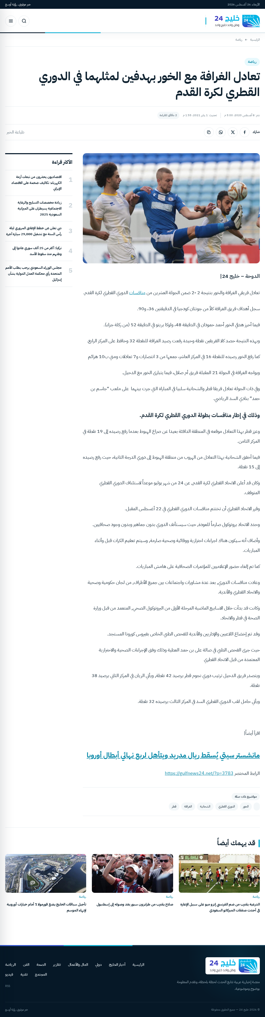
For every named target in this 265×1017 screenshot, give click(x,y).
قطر (174, 806)
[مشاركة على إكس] (233, 132)
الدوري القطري (226, 806)
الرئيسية (255, 39)
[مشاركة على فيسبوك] (244, 132)
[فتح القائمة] (10, 21)
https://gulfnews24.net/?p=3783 (199, 773)
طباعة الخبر (15, 132)
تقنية (24, 974)
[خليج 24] (232, 21)
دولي (98, 964)
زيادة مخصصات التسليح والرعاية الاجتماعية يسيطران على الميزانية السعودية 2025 (40, 208)
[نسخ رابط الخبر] (209, 132)
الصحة (41, 964)
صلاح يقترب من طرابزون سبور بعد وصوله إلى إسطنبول (135, 904)
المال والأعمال (78, 964)
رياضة (238, 39)
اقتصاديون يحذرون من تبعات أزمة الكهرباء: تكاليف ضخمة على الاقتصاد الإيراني (36, 182)
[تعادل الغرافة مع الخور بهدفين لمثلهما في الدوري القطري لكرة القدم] (257, 807)
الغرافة (188, 806)
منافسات (137, 292)
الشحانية (205, 806)
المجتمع (41, 974)
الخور (246, 806)
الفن (26, 964)
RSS (7, 986)
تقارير (57, 964)
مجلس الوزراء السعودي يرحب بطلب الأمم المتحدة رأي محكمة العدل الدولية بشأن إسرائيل (33, 273)
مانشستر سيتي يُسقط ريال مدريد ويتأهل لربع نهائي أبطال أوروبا (173, 755)
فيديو (9, 974)
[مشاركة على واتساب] (221, 132)
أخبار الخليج (117, 964)
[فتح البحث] (24, 21)
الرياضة (10, 964)
